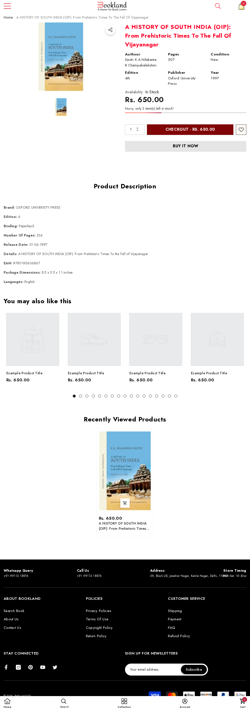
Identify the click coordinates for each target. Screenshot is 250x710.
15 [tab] (163, 396)
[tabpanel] (32, 349)
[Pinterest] (30, 667)
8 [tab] (118, 396)
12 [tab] (144, 396)
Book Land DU (23, 696)
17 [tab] (175, 396)
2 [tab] (80, 396)
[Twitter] (55, 667)
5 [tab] (99, 396)
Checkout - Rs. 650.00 (190, 129)
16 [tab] (169, 396)
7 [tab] (112, 396)
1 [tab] (74, 396)
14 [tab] (156, 396)
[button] (218, 6)
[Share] (110, 30)
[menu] (7, 6)
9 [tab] (125, 396)
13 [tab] (150, 396)
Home (8, 17)
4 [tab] (93, 396)
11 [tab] (137, 396)
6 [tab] (105, 396)
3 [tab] (86, 396)
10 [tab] (131, 396)
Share (110, 30)
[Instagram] (18, 667)
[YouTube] (43, 667)
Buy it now (185, 146)
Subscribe (194, 669)
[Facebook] (6, 667)
